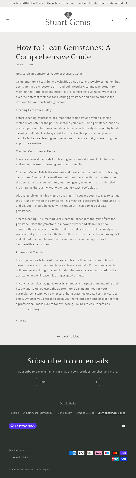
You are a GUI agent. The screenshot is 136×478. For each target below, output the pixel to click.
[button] (7, 19)
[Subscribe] (96, 382)
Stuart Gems (23, 470)
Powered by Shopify (39, 470)
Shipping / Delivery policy (37, 413)
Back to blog (71, 336)
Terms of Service (84, 413)
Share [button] (22, 320)
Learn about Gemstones (111, 413)
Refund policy (64, 413)
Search (15, 413)
